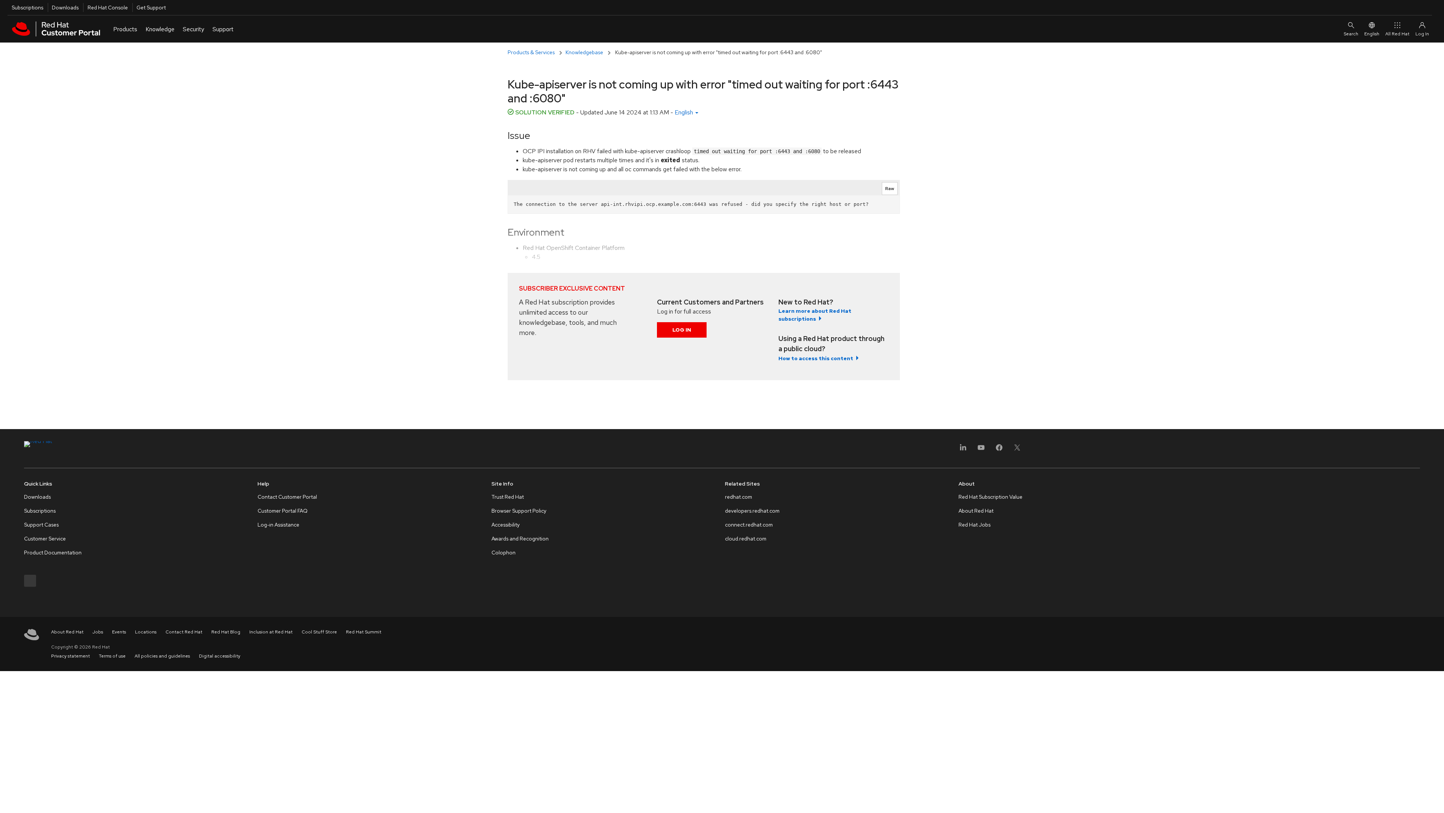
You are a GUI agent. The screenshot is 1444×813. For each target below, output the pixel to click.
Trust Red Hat (507, 496)
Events (119, 632)
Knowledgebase (584, 52)
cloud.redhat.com (745, 538)
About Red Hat (976, 510)
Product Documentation (53, 552)
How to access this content (815, 358)
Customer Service (45, 538)
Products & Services (531, 52)
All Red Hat (1397, 34)
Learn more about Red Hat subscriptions (814, 315)
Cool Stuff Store (319, 632)
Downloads (65, 7)
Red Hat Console (108, 7)
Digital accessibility (219, 656)
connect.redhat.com (749, 524)
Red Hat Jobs (974, 524)
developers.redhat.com (752, 510)
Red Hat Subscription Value (990, 496)
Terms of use (112, 656)
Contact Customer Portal (287, 496)
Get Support (151, 7)
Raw (889, 189)
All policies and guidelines (162, 656)
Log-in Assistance (278, 524)
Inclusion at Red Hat (271, 632)
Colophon (503, 552)
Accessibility (505, 524)
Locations (145, 632)
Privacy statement (70, 656)
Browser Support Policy (518, 510)
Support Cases (41, 524)
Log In (681, 329)
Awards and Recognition (520, 538)
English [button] (685, 112)
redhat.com (738, 496)
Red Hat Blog (225, 632)
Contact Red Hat (183, 632)
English (1371, 34)
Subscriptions (27, 7)
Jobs (98, 632)
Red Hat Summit (363, 632)
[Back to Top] (1435, 799)
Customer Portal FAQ (283, 510)
